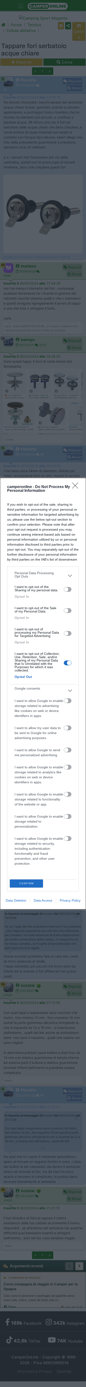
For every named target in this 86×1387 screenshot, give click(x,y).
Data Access (43, 900)
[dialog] (43, 693)
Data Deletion (16, 900)
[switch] (67, 589)
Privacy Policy (70, 900)
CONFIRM (26, 883)
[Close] (76, 487)
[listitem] (43, 575)
